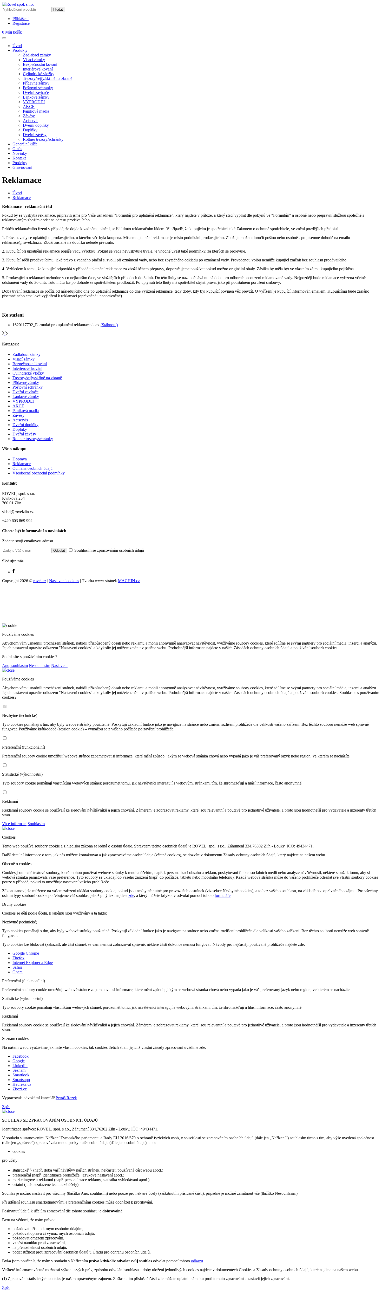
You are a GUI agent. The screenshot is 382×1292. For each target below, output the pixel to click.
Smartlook (20, 1075)
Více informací (14, 823)
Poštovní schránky (38, 88)
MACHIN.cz (129, 580)
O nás (17, 148)
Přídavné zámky (36, 83)
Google (18, 1061)
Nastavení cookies (64, 580)
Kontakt (19, 158)
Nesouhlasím (39, 665)
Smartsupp (21, 1079)
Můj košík (12, 32)
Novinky (19, 153)
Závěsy (29, 116)
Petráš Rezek (66, 1098)
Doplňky (30, 130)
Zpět (6, 1106)
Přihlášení (20, 18)
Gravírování (22, 167)
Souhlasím (36, 823)
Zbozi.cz (19, 1089)
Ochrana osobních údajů (32, 468)
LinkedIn (20, 1065)
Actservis (30, 120)
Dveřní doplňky (36, 125)
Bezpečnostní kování (40, 64)
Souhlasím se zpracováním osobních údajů (108, 550)
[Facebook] (13, 572)
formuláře (222, 895)
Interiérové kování (38, 69)
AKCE (29, 106)
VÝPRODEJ (34, 102)
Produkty (20, 50)
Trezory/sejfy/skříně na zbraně (47, 78)
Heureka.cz (21, 1084)
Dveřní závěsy (35, 134)
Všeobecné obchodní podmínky (38, 473)
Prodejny (19, 162)
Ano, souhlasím (15, 665)
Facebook (20, 1056)
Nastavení (59, 665)
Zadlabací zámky (37, 55)
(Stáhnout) (109, 325)
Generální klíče (24, 144)
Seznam (18, 1070)
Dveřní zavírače (36, 92)
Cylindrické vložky (38, 74)
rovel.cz (39, 580)
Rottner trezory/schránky (43, 139)
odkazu (197, 1261)
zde (131, 895)
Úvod (17, 45)
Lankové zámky (36, 97)
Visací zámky (34, 59)
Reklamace (21, 197)
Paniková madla (36, 111)
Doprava (19, 459)
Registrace (21, 23)
